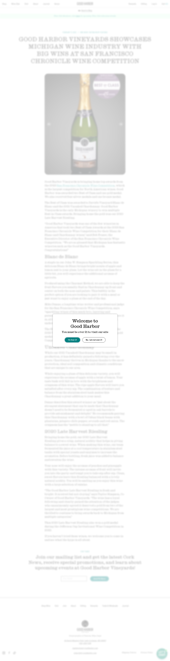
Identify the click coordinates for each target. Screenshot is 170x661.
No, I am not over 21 (94, 339)
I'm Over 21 (72, 339)
